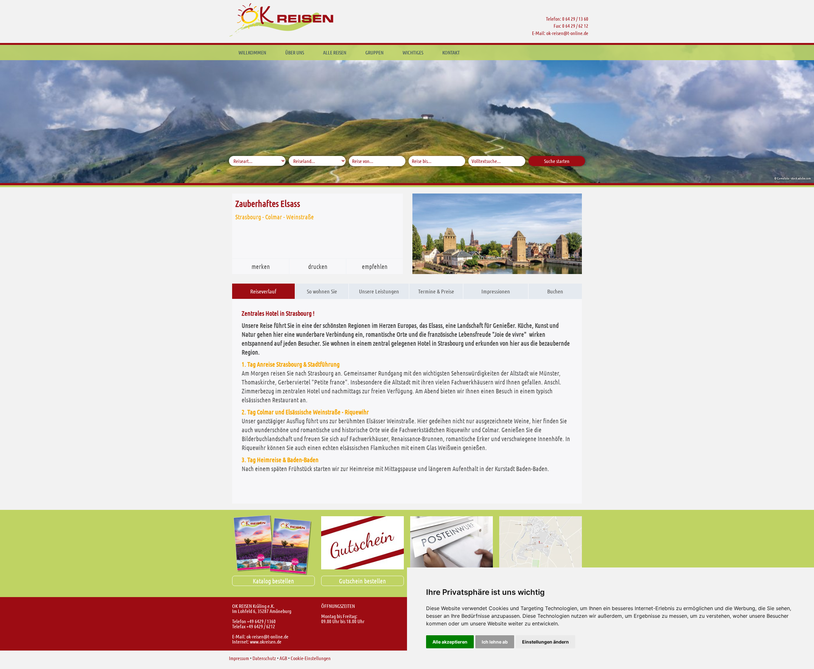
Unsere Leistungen (379, 291)
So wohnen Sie (322, 291)
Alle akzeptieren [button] (449, 641)
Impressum (239, 658)
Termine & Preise (436, 291)
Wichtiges (413, 52)
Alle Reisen (334, 52)
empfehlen (375, 266)
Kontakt (451, 52)
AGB (283, 658)
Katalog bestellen (273, 581)
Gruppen (374, 52)
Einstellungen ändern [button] (545, 641)
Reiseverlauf (263, 291)
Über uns (294, 52)
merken (261, 266)
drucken (318, 266)
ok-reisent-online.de (567, 33)
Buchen (555, 291)
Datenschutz (264, 658)
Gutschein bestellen (362, 581)
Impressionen (495, 291)
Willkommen (252, 52)
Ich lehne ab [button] (495, 641)
